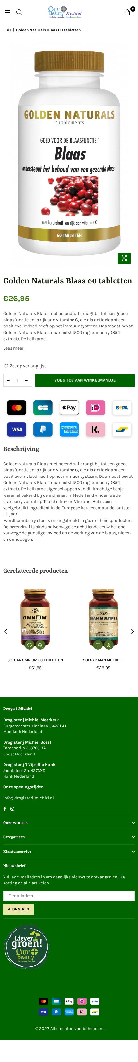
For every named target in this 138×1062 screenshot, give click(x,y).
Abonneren (18, 909)
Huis (7, 30)
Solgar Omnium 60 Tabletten (35, 660)
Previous (6, 632)
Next (132, 632)
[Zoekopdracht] (19, 12)
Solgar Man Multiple (103, 660)
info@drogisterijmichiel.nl (28, 797)
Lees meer (13, 348)
